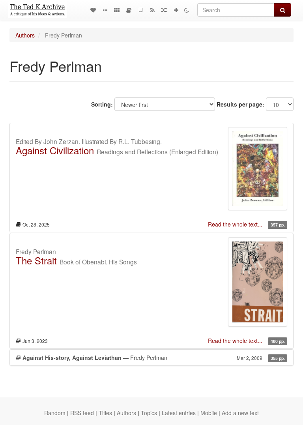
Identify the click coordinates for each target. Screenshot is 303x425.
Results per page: (240, 104)
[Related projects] (117, 10)
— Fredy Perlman (153, 357)
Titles (105, 413)
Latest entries (179, 413)
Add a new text (240, 413)
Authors (25, 35)
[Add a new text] (176, 10)
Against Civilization (55, 150)
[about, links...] (105, 10)
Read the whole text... (236, 224)
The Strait (36, 260)
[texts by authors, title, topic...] (93, 10)
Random (54, 413)
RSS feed (82, 413)
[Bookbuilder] (129, 10)
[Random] (164, 10)
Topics (149, 413)
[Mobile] (140, 10)
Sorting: (102, 104)
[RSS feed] (152, 10)
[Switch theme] (186, 10)
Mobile (208, 413)
